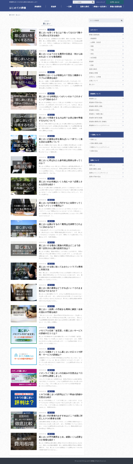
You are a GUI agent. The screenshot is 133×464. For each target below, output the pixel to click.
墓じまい (92, 84)
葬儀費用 (38, 6)
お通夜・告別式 (96, 42)
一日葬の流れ (93, 151)
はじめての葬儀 (17, 7)
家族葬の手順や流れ (95, 102)
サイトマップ (101, 2)
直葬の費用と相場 (95, 169)
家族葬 (53, 6)
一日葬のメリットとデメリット (99, 147)
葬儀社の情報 (93, 73)
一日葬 (69, 6)
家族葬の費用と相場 (95, 106)
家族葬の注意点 (94, 110)
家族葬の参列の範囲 (95, 118)
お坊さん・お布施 (95, 77)
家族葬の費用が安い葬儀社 (98, 121)
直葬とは (92, 165)
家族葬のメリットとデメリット (99, 125)
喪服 (92, 46)
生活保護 (93, 57)
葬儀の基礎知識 (116, 6)
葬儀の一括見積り (100, 6)
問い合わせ (115, 2)
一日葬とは (92, 139)
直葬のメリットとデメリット (98, 173)
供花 (92, 54)
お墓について (93, 80)
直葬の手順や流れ (95, 176)
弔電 (92, 50)
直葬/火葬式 (84, 6)
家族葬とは (92, 98)
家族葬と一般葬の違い (96, 114)
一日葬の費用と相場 (95, 143)
